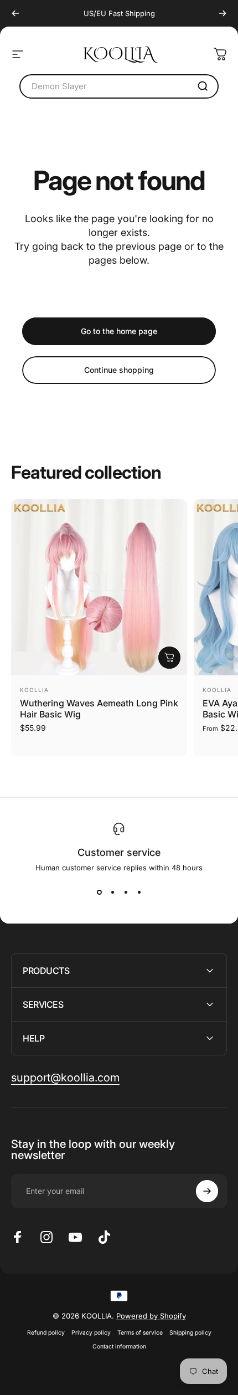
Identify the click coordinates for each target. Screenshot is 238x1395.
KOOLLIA (34, 689)
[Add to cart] (169, 658)
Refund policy (46, 1332)
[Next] (222, 13)
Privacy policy (91, 1332)
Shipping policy (190, 1332)
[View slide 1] (99, 892)
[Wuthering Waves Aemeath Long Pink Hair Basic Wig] (99, 587)
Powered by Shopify (151, 1315)
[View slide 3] (125, 892)
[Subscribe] (207, 1191)
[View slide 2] (112, 892)
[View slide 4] (139, 892)
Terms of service (140, 1332)
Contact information (119, 1346)
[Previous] (15, 13)
